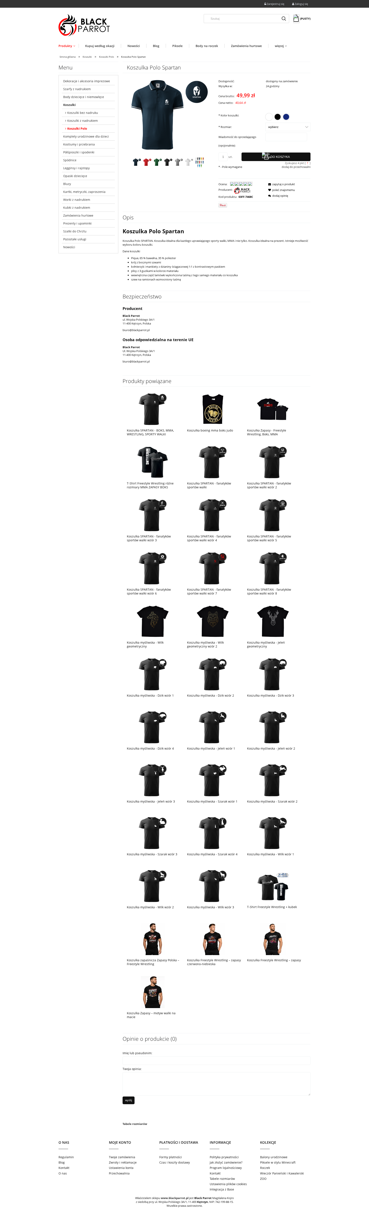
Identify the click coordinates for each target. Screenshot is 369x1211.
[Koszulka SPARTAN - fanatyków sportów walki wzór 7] (213, 568)
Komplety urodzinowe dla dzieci (86, 136)
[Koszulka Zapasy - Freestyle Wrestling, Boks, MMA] (273, 409)
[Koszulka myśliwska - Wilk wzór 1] (273, 833)
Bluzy (67, 184)
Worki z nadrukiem (76, 200)
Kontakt (64, 1168)
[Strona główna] (84, 25)
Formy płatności (170, 1157)
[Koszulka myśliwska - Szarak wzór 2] (273, 780)
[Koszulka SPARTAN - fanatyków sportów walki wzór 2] (273, 462)
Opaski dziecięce (75, 176)
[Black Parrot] (242, 190)
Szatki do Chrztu (74, 231)
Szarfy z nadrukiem (77, 89)
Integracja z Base (222, 1189)
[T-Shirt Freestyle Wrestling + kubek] (273, 886)
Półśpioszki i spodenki (78, 152)
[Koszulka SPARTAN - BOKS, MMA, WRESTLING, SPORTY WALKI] (153, 409)
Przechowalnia (119, 1173)
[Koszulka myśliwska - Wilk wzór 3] (213, 886)
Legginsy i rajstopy (76, 168)
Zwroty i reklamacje (123, 1162)
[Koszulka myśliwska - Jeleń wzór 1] (213, 727)
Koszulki (69, 105)
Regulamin (66, 1157)
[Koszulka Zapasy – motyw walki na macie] (153, 992)
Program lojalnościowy (226, 1168)
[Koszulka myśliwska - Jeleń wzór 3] (153, 780)
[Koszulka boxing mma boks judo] (213, 409)
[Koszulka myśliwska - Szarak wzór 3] (153, 833)
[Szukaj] (283, 18)
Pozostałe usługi (74, 239)
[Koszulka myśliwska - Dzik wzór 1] (153, 674)
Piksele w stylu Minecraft (278, 1162)
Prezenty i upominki (77, 223)
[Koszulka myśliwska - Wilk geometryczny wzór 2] (213, 621)
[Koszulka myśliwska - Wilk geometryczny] (153, 621)
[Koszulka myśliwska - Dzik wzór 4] (153, 727)
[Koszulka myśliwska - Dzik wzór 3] (273, 674)
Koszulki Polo (77, 128)
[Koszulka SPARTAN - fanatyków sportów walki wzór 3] (153, 515)
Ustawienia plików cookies (228, 1184)
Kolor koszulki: (228, 115)
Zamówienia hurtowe (78, 215)
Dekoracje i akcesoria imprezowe (86, 81)
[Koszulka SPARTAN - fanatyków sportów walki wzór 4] (213, 515)
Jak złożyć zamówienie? (226, 1162)
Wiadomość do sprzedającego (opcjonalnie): (237, 141)
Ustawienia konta (121, 1168)
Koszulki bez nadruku (82, 113)
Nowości (69, 247)
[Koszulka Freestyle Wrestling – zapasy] (273, 939)
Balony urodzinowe (273, 1157)
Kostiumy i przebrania (79, 144)
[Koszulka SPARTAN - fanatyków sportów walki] (213, 462)
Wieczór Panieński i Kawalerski (282, 1173)
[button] (280, 184)
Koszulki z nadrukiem (82, 121)
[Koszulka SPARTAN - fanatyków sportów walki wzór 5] (273, 515)
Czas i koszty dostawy (174, 1162)
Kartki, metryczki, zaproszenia (84, 192)
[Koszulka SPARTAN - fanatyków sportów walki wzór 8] (273, 568)
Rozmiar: (225, 127)
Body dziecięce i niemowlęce (83, 97)
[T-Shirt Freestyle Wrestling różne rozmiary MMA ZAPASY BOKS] (153, 462)
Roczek (265, 1168)
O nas (63, 1173)
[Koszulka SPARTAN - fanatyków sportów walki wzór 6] (153, 568)
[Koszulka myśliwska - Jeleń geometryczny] (273, 621)
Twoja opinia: (132, 1069)
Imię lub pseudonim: (137, 1053)
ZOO (263, 1179)
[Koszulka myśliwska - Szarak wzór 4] (213, 833)
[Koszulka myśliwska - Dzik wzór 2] (213, 674)
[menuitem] (69, 46)
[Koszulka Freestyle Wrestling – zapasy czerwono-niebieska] (213, 939)
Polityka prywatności (224, 1157)
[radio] (269, 116)
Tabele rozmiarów (135, 1124)
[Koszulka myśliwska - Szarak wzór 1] (213, 780)
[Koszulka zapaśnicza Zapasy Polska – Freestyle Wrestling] (153, 939)
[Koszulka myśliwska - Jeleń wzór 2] (273, 727)
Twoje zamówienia (122, 1157)
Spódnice (69, 160)
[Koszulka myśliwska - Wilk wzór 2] (153, 886)
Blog (62, 1162)
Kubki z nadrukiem (76, 208)
